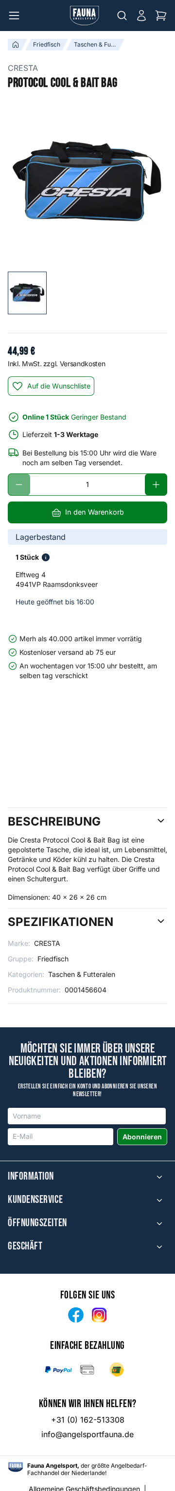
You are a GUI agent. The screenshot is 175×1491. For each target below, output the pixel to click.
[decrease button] (19, 484)
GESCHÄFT (25, 1246)
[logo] (15, 1467)
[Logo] (84, 15)
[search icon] (122, 15)
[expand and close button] (159, 1176)
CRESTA (23, 68)
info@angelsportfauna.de (87, 1434)
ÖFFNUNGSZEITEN (37, 1223)
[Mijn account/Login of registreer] (141, 15)
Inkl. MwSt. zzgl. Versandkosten (56, 363)
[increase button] (156, 484)
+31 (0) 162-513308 (87, 1420)
